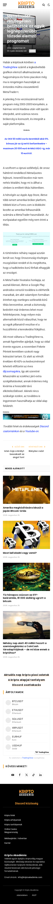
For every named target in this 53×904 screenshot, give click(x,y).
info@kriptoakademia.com (30, 877)
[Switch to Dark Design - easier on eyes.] (48, 5)
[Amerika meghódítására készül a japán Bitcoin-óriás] (26, 490)
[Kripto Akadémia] (26, 5)
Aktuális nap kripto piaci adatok (26, 675)
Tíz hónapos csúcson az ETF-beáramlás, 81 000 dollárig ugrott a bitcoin (24, 598)
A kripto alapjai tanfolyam (26, 680)
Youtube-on (31, 431)
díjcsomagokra (11, 371)
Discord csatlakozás (26, 685)
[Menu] (5, 4)
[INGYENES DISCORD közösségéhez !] (26, 418)
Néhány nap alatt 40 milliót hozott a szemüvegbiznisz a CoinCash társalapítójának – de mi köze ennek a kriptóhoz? (26, 647)
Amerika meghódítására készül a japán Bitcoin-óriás (23, 509)
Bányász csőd (36, 451)
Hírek (32, 51)
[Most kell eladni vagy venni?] (26, 535)
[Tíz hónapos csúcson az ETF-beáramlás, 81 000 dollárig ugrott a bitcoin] (26, 577)
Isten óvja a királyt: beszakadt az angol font (14, 454)
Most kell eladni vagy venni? (20, 553)
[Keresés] (43, 4)
